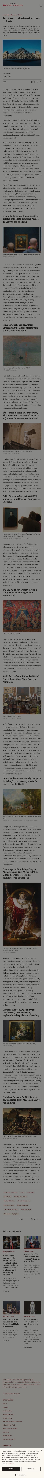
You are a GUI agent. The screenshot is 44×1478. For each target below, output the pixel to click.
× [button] (41, 1451)
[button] (21, 1475)
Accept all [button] (11, 1469)
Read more (11, 1464)
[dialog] (22, 1463)
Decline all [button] (30, 1469)
